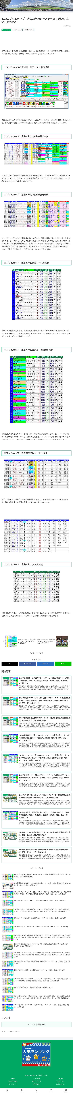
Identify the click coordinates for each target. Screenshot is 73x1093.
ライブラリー (60, 1081)
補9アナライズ (36, 1081)
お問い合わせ (60, 1084)
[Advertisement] (36, 40)
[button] (67, 578)
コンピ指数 (36, 1078)
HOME (13, 1078)
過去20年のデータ (29, 30)
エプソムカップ (18, 30)
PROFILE (36, 1084)
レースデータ (7, 30)
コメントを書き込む (36, 1024)
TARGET (60, 1078)
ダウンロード (13, 1084)
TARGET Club (12, 1081)
